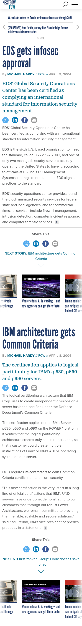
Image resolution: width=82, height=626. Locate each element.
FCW (41, 74)
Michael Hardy (21, 74)
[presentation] (4, 294)
